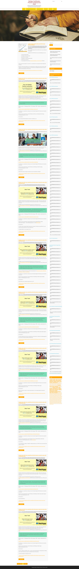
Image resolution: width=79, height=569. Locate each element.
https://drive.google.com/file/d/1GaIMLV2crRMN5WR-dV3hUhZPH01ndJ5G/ (29, 541)
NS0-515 (25, 458)
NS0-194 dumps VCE (29, 351)
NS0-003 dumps (21, 132)
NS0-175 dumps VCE (37, 81)
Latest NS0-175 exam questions (54, 385)
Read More (21, 73)
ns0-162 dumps (34, 439)
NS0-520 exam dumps (39, 185)
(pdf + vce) (55, 80)
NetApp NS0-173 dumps (51, 393)
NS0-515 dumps (28, 458)
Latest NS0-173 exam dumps (54, 383)
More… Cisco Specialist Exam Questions (55, 371)
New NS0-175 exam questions (58, 401)
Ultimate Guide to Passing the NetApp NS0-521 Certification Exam (55, 52)
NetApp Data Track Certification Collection (40, 131)
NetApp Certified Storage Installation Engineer (29, 242)
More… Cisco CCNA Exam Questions (55, 131)
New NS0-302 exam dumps (56, 402)
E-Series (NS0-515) (25, 457)
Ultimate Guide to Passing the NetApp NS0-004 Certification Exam (55, 55)
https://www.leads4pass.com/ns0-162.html (36, 60)
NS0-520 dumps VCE (34, 185)
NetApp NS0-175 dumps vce (56, 396)
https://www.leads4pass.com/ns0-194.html (24, 369)
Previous (18, 563)
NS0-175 (25, 81)
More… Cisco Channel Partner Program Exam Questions (55, 302)
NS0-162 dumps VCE (27, 405)
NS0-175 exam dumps (42, 81)
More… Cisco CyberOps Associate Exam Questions (55, 312)
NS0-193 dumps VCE (28, 512)
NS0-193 (44, 511)
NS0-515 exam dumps (42, 458)
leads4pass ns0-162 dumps (55, 392)
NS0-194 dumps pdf (24, 351)
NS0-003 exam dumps (35, 132)
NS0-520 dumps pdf (29, 185)
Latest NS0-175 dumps (54, 384)
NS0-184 (45, 242)
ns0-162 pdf (44, 47)
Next (26, 563)
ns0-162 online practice (39, 47)
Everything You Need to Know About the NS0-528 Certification (55, 61)
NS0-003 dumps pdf (26, 132)
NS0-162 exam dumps (32, 405)
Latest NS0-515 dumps (55, 389)
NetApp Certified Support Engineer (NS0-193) (28, 511)
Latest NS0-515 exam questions (55, 390)
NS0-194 (44, 350)
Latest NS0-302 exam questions (54, 388)
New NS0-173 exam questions (54, 400)
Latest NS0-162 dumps (55, 379)
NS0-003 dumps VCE (30, 132)
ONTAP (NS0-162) (30, 48)
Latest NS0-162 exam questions (55, 382)
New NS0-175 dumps (59, 400)
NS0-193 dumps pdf (23, 512)
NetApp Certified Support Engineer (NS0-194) (28, 350)
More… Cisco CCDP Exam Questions (55, 113)
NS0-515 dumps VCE (37, 458)
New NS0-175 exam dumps (52, 401)
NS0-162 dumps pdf (22, 405)
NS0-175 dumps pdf (32, 81)
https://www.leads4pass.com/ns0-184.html (24, 262)
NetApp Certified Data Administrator (27, 404)
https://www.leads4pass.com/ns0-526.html (24, 314)
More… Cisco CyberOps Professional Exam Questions (55, 326)
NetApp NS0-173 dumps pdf (57, 393)
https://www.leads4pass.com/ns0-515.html (24, 477)
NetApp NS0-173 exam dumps (57, 394)
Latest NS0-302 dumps (55, 386)
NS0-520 (22, 185)
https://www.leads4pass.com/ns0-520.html (24, 205)
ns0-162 (60, 402)
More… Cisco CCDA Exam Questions (55, 82)
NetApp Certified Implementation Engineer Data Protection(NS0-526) (31, 294)
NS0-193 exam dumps (33, 512)
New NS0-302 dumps (51, 402)
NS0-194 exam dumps (34, 351)
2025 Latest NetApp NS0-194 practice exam (55, 64)
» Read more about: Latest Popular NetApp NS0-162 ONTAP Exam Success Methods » (31, 70)
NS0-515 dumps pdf (32, 458)
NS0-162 (42, 404)
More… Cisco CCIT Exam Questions (55, 122)
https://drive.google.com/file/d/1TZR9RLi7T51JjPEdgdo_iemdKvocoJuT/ (28, 109)
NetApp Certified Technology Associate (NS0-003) (30, 131)
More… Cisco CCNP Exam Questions (55, 234)
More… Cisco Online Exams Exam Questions (55, 339)
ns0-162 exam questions (34, 47)
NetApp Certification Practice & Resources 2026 (34, 2)
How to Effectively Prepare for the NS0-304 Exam (56, 58)
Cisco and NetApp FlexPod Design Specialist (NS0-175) (31, 80)
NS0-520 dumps (25, 185)
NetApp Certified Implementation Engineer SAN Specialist (31, 184)
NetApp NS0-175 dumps (57, 395)
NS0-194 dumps (20, 351)
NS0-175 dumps (28, 81)
